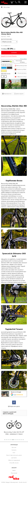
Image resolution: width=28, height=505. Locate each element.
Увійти (14, 470)
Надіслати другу (14, 406)
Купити (14, 53)
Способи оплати (14, 462)
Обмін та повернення (14, 460)
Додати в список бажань (9, 56)
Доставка (14, 457)
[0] (11, 3)
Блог (14, 452)
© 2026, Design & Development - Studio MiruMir (14, 482)
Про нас (14, 447)
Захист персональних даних (14, 455)
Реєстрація (14, 473)
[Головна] (1, 7)
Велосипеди (7, 7)
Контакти (14, 450)
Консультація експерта (21, 61)
